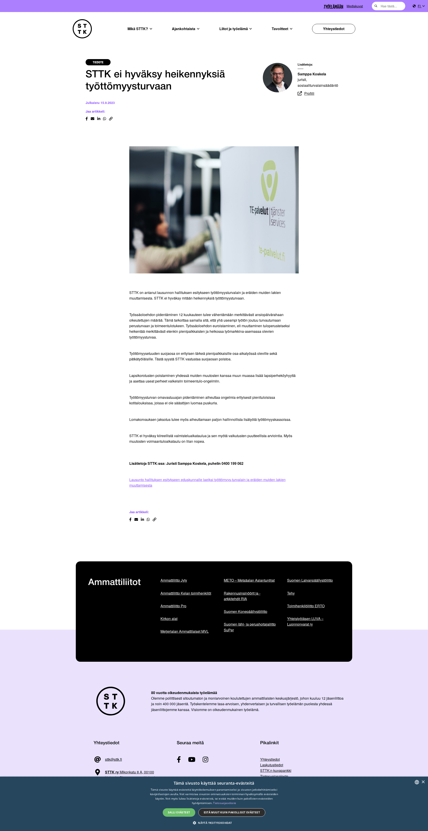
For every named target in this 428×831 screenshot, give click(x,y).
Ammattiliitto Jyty (173, 580)
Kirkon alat (168, 618)
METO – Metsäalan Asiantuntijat (249, 580)
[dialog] (214, 804)
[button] (214, 823)
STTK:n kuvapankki (275, 770)
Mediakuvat (355, 6)
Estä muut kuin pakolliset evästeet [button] (232, 812)
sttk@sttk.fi (113, 759)
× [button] (423, 782)
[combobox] (388, 6)
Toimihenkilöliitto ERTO (306, 605)
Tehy (291, 593)
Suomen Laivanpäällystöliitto (310, 580)
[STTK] (82, 28)
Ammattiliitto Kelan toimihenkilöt (185, 593)
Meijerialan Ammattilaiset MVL (184, 631)
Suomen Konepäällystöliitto (245, 611)
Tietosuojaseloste (274, 776)
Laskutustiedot (271, 764)
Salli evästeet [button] (179, 812)
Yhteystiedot (333, 28)
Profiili (309, 93)
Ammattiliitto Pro (173, 605)
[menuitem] (421, 6)
